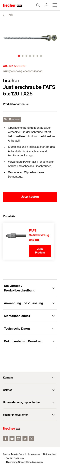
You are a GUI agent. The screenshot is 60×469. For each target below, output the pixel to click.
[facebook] (5, 438)
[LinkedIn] (25, 438)
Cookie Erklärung (15, 458)
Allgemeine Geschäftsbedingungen (24, 462)
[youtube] (12, 438)
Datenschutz (49, 454)
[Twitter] (31, 438)
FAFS (10, 15)
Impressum (34, 454)
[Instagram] (18, 438)
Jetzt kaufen (30, 197)
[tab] (19, 56)
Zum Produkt (40, 250)
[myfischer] (46, 5)
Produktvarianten (14, 104)
